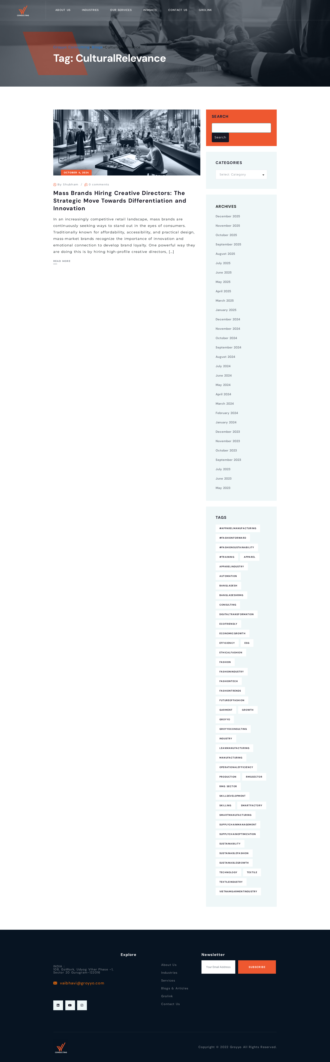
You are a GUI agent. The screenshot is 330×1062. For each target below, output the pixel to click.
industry (225, 738)
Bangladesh (228, 585)
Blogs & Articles (174, 988)
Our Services (121, 10)
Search (220, 116)
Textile (252, 872)
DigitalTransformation (236, 614)
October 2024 (226, 338)
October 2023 (226, 450)
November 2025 (228, 226)
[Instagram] (82, 1005)
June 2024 (224, 375)
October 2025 (226, 235)
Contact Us (177, 10)
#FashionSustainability (236, 547)
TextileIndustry (231, 881)
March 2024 (225, 404)
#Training (226, 557)
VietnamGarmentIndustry (238, 891)
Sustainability (230, 843)
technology (228, 872)
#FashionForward (232, 537)
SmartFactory (251, 805)
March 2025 (225, 301)
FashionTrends (230, 690)
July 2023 (223, 469)
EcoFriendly (228, 623)
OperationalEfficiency (236, 767)
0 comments (99, 184)
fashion (225, 662)
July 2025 (223, 263)
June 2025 (224, 272)
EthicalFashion (230, 652)
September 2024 (228, 347)
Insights (150, 10)
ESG (247, 643)
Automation (228, 576)
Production (227, 776)
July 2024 (223, 366)
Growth (248, 709)
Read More (61, 261)
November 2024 (228, 329)
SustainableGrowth (234, 862)
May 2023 (223, 488)
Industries (90, 10)
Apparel (250, 557)
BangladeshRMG (231, 595)
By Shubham (67, 184)
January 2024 (226, 422)
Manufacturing (231, 757)
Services (168, 980)
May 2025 (223, 282)
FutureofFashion (231, 700)
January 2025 (226, 310)
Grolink (205, 10)
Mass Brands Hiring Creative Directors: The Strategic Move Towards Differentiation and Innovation (120, 200)
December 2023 (228, 432)
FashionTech (228, 681)
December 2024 (228, 319)
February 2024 (227, 413)
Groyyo (224, 719)
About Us (62, 10)
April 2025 (223, 291)
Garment (225, 709)
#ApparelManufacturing (237, 528)
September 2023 (228, 460)
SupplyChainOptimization (237, 834)
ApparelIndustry (231, 566)
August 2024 (225, 357)
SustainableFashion (234, 853)
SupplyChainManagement (237, 824)
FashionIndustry (231, 671)
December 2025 (228, 216)
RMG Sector (228, 786)
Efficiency (227, 643)
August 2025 (225, 254)
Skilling (225, 805)
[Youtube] (70, 1005)
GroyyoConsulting (233, 729)
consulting (227, 604)
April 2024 (223, 394)
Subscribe (257, 967)
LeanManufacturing (234, 748)
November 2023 (228, 441)
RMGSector (254, 776)
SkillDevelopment (232, 795)
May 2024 (223, 385)
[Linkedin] (58, 1005)
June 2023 (224, 479)
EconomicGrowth (232, 633)
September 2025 (228, 244)
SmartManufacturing (235, 815)
